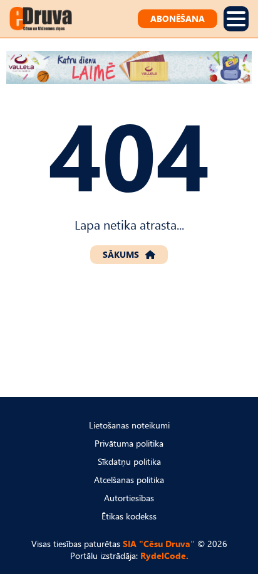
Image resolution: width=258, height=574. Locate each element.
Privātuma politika (129, 443)
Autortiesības (129, 498)
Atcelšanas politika (129, 480)
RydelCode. (164, 555)
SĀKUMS (121, 254)
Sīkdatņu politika (129, 461)
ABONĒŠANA (177, 18)
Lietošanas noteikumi (129, 425)
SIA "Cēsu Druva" (159, 544)
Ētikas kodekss (129, 516)
